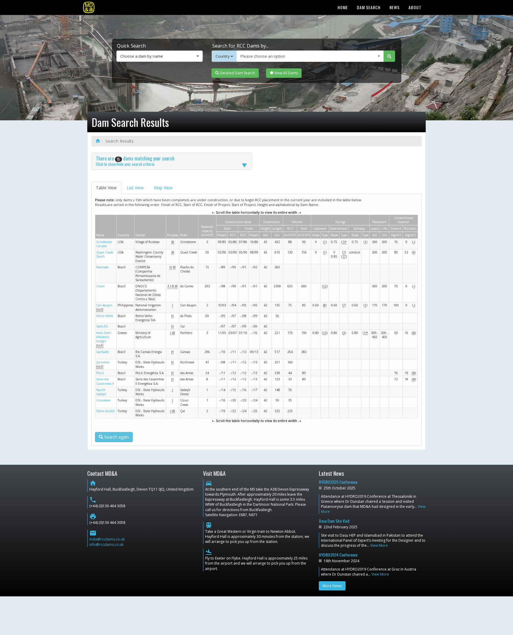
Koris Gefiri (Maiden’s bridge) (103, 337)
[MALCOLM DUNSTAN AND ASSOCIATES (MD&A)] (89, 7)
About (414, 7)
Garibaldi (102, 352)
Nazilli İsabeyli (101, 392)
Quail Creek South (104, 254)
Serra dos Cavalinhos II (105, 381)
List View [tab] (135, 187)
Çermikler (103, 362)
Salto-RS (102, 326)
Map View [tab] (163, 187)
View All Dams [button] (285, 72)
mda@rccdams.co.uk (107, 539)
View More (379, 545)
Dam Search (369, 7)
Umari (100, 286)
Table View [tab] (106, 187)
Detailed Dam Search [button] (237, 72)
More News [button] (332, 585)
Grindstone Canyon (104, 244)
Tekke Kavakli (105, 411)
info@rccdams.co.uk (106, 544)
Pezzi (100, 373)
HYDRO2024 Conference (338, 555)
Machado (102, 267)
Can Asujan (104, 305)
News (395, 7)
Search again (116, 437)
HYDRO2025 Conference (338, 482)
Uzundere (103, 400)
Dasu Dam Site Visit (334, 521)
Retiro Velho (104, 316)
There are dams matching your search (135, 161)
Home (343, 7)
